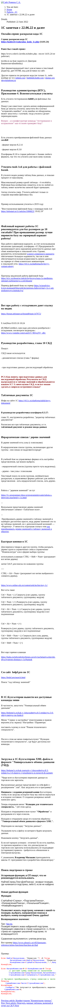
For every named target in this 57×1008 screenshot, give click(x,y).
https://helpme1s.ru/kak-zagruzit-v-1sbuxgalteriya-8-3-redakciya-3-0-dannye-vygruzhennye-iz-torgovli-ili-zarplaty (27, 771)
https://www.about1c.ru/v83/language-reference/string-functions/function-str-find (23, 943)
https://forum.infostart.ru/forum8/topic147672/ (21, 314)
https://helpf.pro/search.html (13, 677)
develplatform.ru (9, 80)
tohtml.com (20, 78)
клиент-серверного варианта (40, 254)
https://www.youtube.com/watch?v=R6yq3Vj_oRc (23, 333)
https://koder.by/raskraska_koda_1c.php (20, 42)
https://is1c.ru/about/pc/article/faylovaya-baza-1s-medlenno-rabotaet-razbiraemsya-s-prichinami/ (27, 279)
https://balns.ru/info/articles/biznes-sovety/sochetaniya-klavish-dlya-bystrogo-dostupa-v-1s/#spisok (28, 658)
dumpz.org (50, 78)
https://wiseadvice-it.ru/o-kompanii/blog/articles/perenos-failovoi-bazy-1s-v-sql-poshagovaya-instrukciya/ (27, 288)
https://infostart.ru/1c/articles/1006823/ (17, 211)
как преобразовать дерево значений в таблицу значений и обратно (26, 529)
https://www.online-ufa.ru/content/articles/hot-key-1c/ (24, 585)
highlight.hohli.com (35, 78)
